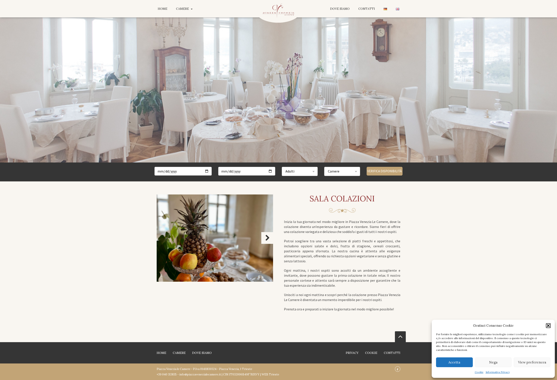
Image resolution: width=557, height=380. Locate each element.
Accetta (454, 362)
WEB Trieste (270, 374)
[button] (548, 325)
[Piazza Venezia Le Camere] (278, 16)
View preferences (532, 362)
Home (162, 9)
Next (267, 238)
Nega (493, 362)
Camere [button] (183, 9)
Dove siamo (340, 9)
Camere (179, 353)
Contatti (366, 9)
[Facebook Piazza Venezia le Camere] (397, 369)
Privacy (352, 353)
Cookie (479, 372)
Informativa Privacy (498, 372)
